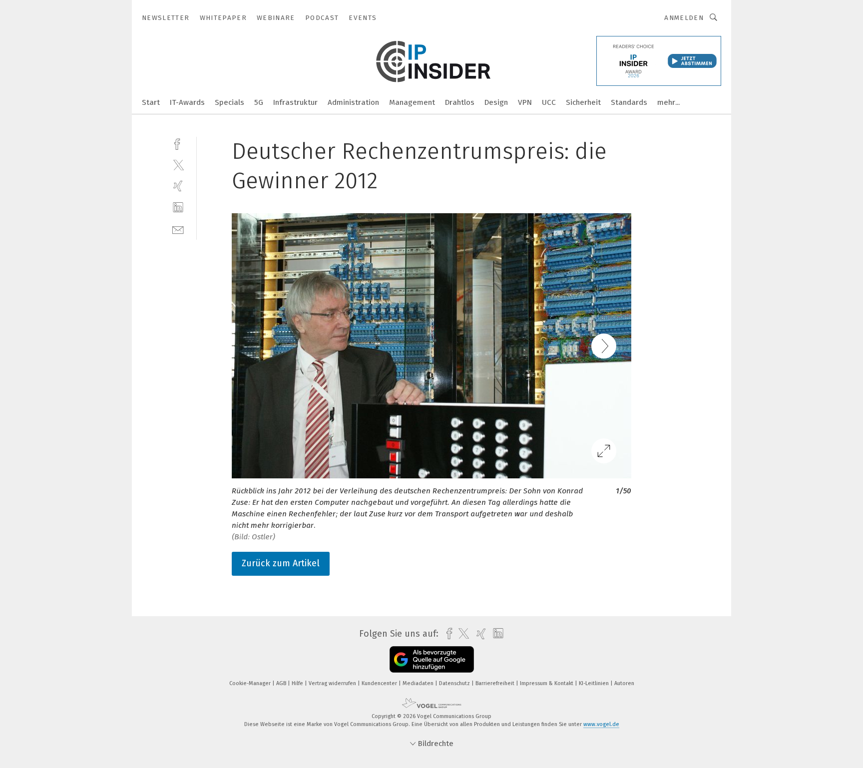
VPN (525, 102)
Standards (629, 102)
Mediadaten (419, 683)
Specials (229, 102)
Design (496, 102)
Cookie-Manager (250, 683)
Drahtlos (459, 102)
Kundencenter (380, 683)
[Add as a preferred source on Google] (432, 659)
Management (412, 102)
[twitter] (178, 164)
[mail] (178, 229)
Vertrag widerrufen (333, 683)
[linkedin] (178, 207)
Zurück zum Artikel (281, 563)
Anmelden (684, 17)
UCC (549, 102)
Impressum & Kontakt (547, 683)
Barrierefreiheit (495, 683)
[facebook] (178, 143)
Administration (353, 102)
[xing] (178, 186)
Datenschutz (455, 683)
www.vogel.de (601, 724)
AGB (282, 683)
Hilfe (298, 683)
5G (258, 102)
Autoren (624, 683)
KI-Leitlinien (594, 683)
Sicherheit (583, 102)
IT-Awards (187, 102)
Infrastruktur (295, 102)
